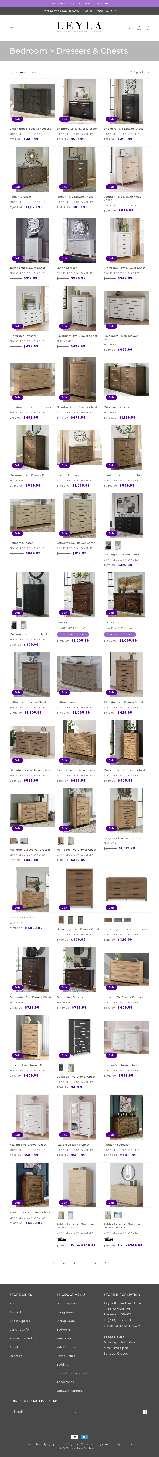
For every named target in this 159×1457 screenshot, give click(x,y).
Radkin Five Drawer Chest (75, 196)
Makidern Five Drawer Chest (76, 849)
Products (16, 1312)
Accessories (65, 1382)
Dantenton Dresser (70, 997)
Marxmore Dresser (116, 406)
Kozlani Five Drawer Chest (28, 1144)
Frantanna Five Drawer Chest (30, 1212)
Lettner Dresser (68, 701)
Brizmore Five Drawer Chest (123, 128)
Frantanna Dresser (117, 1144)
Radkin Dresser (20, 196)
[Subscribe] (75, 1411)
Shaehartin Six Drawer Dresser (31, 128)
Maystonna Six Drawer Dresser (78, 770)
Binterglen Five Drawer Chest (124, 267)
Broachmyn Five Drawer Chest (78, 929)
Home (14, 1303)
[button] (11, 27)
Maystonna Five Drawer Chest (124, 770)
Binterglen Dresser (23, 335)
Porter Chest (65, 622)
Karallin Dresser (68, 475)
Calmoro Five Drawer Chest (76, 542)
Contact (16, 1356)
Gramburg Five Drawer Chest (77, 406)
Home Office (66, 1356)
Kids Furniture (66, 1347)
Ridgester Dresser (22, 917)
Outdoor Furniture (70, 1391)
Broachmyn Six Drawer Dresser (125, 929)
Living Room (65, 1312)
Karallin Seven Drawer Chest (123, 475)
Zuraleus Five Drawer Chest (76, 1076)
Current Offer (20, 1330)
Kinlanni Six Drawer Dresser (123, 997)
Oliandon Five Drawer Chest (123, 701)
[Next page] (105, 1263)
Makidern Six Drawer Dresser (30, 849)
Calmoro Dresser (21, 542)
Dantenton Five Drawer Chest (30, 997)
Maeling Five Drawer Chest (28, 634)
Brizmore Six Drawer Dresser (77, 128)
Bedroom (63, 1330)
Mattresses (65, 1338)
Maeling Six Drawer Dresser (123, 554)
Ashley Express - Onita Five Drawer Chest (76, 1226)
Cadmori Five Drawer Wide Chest (122, 198)
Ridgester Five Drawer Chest (123, 838)
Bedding (62, 1365)
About (14, 1347)
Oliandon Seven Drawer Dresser (32, 770)
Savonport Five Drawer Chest (77, 335)
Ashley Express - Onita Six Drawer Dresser (122, 1226)
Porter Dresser (114, 622)
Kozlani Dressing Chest (73, 1144)
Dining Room (66, 1321)
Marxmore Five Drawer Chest (30, 475)
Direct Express (20, 1321)
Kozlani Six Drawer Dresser (123, 1065)
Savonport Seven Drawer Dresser (121, 337)
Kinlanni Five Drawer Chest (29, 1065)
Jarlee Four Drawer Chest (27, 267)
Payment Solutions (23, 1338)
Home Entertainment (72, 1373)
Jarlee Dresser (67, 267)
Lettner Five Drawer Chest (28, 701)
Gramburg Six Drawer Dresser (30, 406)
